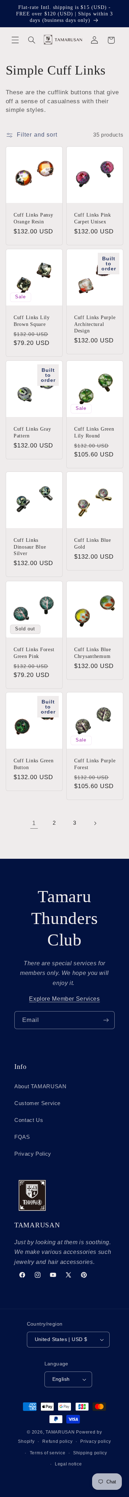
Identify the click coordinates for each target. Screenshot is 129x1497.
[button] (15, 40)
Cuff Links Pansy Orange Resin (33, 218)
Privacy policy (95, 1441)
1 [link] (34, 823)
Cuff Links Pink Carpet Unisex (92, 218)
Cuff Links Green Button (34, 764)
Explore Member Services (64, 999)
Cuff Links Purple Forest (94, 764)
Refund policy (57, 1441)
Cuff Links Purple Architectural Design (94, 323)
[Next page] (95, 823)
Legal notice (68, 1464)
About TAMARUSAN (40, 1086)
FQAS (22, 1137)
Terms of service (48, 1453)
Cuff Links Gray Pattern (32, 432)
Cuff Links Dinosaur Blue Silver (30, 546)
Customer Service (37, 1103)
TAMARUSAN (60, 1432)
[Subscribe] (106, 1020)
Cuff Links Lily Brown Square (32, 320)
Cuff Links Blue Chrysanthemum (92, 652)
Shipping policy (90, 1453)
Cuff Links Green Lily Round (94, 432)
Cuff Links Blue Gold (92, 543)
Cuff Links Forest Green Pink (34, 652)
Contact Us (28, 1120)
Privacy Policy (32, 1154)
